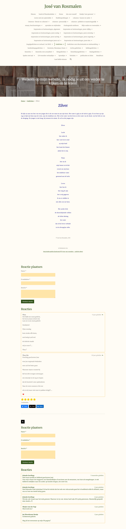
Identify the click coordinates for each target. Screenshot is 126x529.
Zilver (38, 101)
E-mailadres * (25, 279)
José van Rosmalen (63, 6)
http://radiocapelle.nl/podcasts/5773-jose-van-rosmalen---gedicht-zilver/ (63, 251)
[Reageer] (103, 315)
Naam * (23, 271)
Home (23, 101)
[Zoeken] (71, 59)
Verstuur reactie (27, 301)
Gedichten (30, 101)
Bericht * (24, 288)
